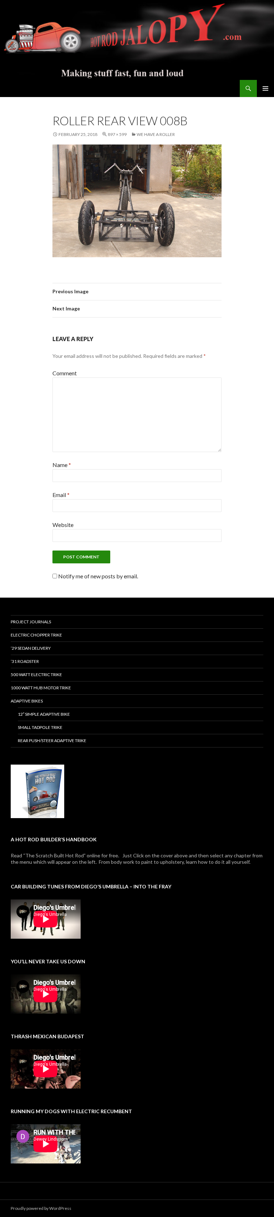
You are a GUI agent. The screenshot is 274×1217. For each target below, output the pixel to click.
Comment (64, 373)
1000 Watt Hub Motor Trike (41, 687)
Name (61, 464)
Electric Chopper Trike (36, 635)
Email (61, 494)
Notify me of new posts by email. (98, 576)
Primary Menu (265, 88)
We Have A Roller (156, 134)
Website (62, 524)
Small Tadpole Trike (40, 727)
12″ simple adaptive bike (44, 714)
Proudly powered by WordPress (41, 1208)
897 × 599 (117, 134)
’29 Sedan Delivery (31, 648)
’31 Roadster (25, 661)
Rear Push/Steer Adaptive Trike (52, 740)
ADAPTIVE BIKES (27, 701)
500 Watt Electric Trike (36, 674)
